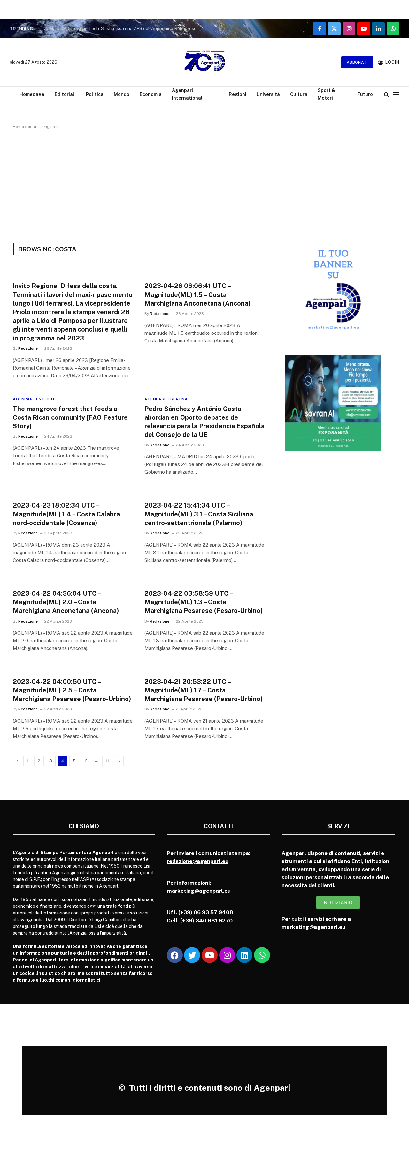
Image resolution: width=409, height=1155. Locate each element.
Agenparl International (187, 94)
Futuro (365, 94)
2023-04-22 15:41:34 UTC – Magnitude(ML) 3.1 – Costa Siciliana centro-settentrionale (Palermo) (198, 513)
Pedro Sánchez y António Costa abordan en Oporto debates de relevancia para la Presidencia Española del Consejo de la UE (204, 422)
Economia (151, 94)
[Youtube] (210, 955)
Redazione (28, 348)
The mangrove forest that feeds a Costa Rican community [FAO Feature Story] (70, 417)
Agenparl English (33, 399)
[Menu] (396, 94)
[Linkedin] (244, 955)
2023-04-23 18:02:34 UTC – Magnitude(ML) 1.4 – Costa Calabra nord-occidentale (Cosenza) (66, 513)
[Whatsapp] (262, 955)
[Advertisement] (204, 185)
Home (18, 127)
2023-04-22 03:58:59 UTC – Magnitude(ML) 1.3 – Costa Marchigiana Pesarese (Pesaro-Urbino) (203, 602)
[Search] (386, 94)
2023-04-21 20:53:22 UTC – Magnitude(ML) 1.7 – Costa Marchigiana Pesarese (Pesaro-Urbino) (203, 690)
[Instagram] (227, 955)
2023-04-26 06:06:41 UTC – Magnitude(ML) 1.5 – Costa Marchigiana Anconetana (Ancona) (197, 294)
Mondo (121, 94)
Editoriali (65, 94)
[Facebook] (175, 955)
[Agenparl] (204, 62)
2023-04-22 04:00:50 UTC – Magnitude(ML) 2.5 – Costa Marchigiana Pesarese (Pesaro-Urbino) (72, 690)
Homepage (31, 94)
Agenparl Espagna (166, 399)
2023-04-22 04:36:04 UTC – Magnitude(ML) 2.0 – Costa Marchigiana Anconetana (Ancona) (66, 602)
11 (108, 761)
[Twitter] (192, 955)
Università (268, 94)
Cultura (298, 94)
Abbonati (357, 62)
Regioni (237, 94)
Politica (95, 94)
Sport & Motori (326, 94)
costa (33, 127)
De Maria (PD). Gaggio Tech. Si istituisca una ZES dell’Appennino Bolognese (119, 28)
